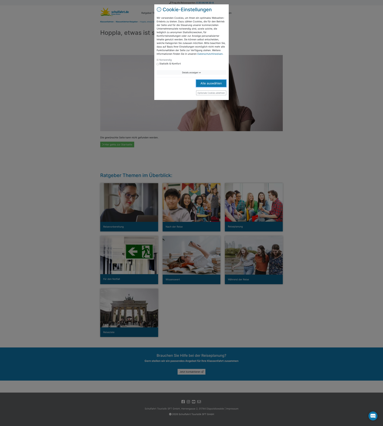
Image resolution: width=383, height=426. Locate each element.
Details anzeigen (190, 72)
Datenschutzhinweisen (210, 53)
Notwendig (165, 59)
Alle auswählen (211, 83)
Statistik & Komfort (170, 63)
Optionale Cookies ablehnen (211, 93)
